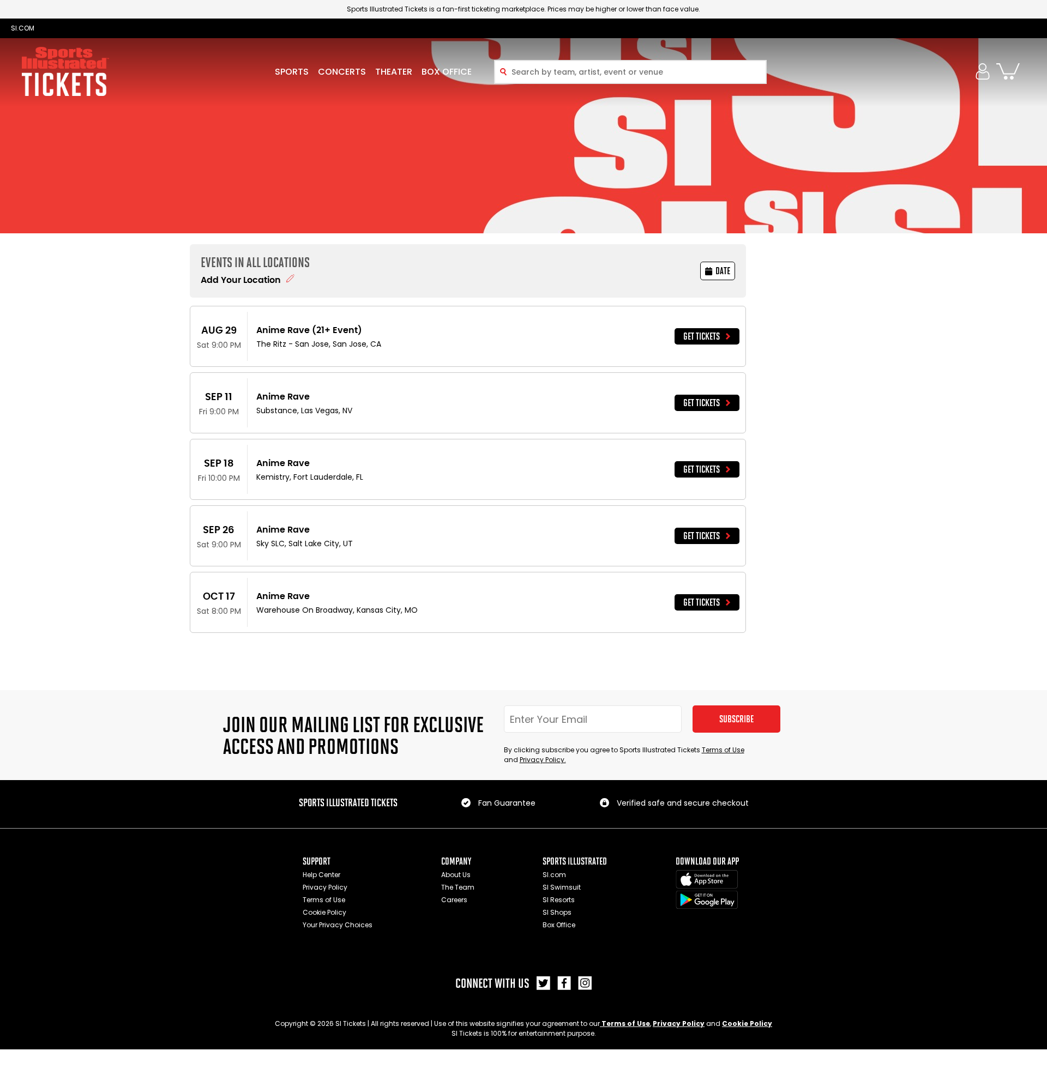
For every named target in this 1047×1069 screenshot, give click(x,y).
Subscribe (736, 719)
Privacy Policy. (543, 759)
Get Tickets (701, 336)
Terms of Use (723, 749)
